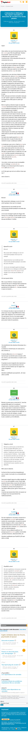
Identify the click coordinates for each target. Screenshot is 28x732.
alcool (6, 217)
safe (18, 526)
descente (16, 155)
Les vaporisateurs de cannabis (11, 674)
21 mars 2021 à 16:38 (14, 308)
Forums (2, 6)
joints (10, 485)
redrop (16, 76)
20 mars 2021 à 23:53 (14, 195)
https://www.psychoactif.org (7, 723)
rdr (3, 78)
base (2, 598)
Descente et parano (7, 640)
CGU (9, 729)
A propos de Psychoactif (15, 727)
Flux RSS (19, 729)
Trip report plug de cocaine (10, 665)
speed (3, 153)
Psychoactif (3, 696)
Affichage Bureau (5, 727)
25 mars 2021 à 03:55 (14, 439)
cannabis (3, 106)
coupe (14, 70)
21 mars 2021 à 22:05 (14, 342)
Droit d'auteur (4, 722)
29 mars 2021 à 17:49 (14, 561)
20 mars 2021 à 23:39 (14, 43)
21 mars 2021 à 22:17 (14, 399)
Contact (13, 729)
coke (2, 146)
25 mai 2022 (20, 655)
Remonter (3, 625)
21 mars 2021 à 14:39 (14, 241)
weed (4, 481)
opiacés (12, 217)
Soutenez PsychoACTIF (15, 719)
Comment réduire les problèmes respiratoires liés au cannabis (11, 682)
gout (15, 67)
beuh (19, 137)
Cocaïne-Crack (9, 6)
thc (15, 287)
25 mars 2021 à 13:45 (14, 514)
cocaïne (5, 53)
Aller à (2, 701)
